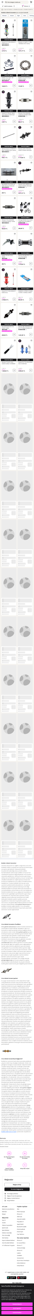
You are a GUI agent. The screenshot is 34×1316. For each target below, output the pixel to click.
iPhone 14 (19, 1214)
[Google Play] (11, 1277)
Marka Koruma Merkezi (8, 1209)
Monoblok (13, 1144)
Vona (31, 1142)
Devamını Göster (4, 1146)
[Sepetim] (31, 2)
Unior (24, 15)
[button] (7, 37)
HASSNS (2, 1142)
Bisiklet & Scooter (18, 9)
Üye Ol (3, 1220)
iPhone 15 (19, 1240)
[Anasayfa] (2, 9)
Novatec (19, 1144)
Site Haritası (5, 1238)
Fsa (10, 1142)
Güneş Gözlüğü (21, 1248)
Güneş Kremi (20, 1258)
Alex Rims (26, 1144)
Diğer (18, 15)
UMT (26, 1140)
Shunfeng (6, 1142)
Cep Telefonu (20, 1234)
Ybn (22, 1144)
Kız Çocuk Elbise (21, 1243)
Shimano (4, 15)
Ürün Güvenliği (6, 1235)
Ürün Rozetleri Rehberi (8, 1243)
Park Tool (16, 1142)
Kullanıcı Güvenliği (7, 1233)
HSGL (12, 1142)
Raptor (21, 1142)
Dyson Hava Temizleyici (23, 1260)
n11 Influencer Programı (8, 1245)
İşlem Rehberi (5, 1230)
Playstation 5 (20, 1221)
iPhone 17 (19, 1245)
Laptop (19, 1253)
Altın (18, 1209)
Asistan (12, 15)
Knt (24, 1142)
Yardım (4, 1222)
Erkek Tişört (20, 1231)
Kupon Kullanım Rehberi (8, 1240)
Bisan (22, 1140)
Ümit (20, 1140)
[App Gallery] (21, 1277)
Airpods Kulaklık (21, 1219)
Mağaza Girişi (17, 1184)
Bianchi (2, 1144)
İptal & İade (5, 1228)
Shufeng (14, 1140)
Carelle (6, 1144)
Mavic (9, 1144)
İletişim (4, 1214)
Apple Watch (20, 1224)
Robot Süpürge (21, 1211)
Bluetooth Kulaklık (21, 1226)
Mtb (17, 1140)
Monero (27, 1142)
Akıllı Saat (19, 1216)
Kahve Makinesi (21, 1263)
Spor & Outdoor (9, 9)
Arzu (30, 1144)
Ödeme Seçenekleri (7, 1225)
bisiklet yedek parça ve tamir (8, 1131)
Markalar (4, 1211)
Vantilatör (19, 1255)
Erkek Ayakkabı (21, 1229)
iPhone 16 (19, 1250)
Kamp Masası (20, 1265)
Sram (28, 1140)
